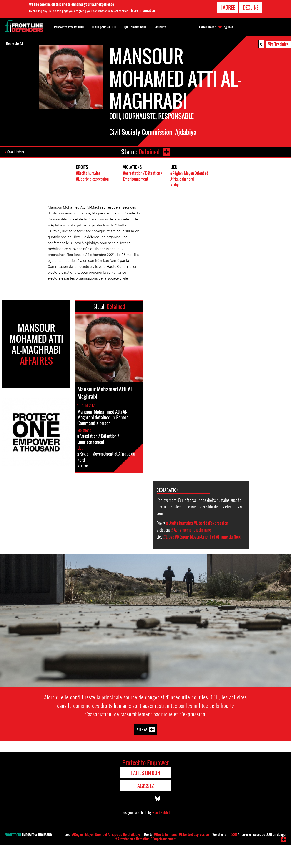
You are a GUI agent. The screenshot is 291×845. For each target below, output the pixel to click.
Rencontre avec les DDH (69, 27)
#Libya (142, 729)
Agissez (228, 27)
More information (143, 10)
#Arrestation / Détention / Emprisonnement (142, 176)
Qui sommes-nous (135, 27)
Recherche (13, 43)
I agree (228, 7)
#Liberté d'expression (92, 179)
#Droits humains (88, 173)
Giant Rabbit (161, 812)
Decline (250, 7)
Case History (15, 151)
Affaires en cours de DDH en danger (258, 834)
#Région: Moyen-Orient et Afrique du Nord (189, 176)
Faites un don (207, 27)
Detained (149, 151)
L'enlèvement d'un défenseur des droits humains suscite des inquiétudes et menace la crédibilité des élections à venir (199, 506)
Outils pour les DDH (104, 27)
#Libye (175, 184)
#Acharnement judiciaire (191, 530)
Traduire (281, 44)
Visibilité (160, 27)
